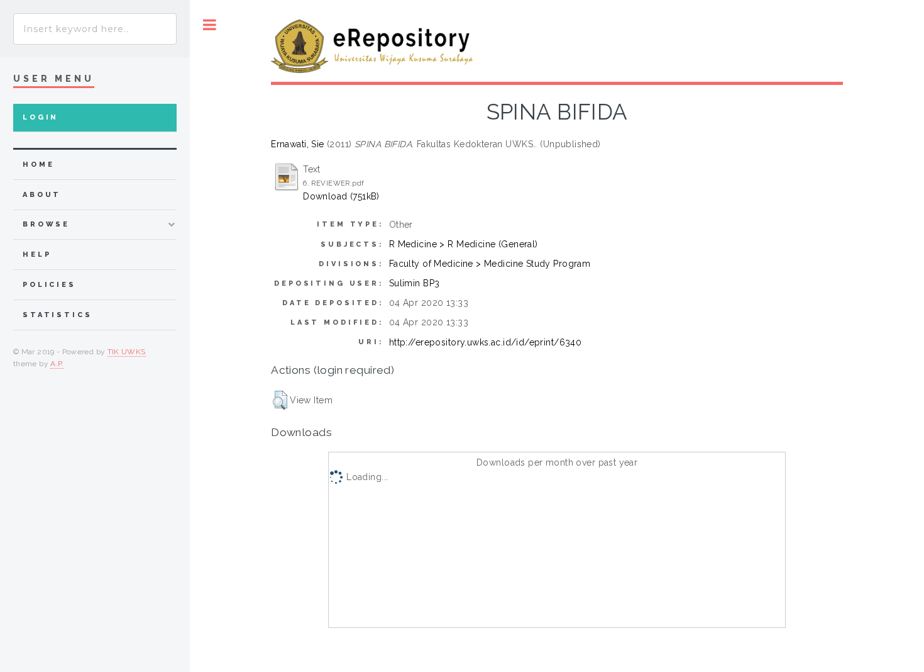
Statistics (57, 315)
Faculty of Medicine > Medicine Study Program (489, 264)
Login (40, 117)
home (38, 164)
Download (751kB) (341, 196)
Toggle (209, 25)
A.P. (56, 363)
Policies (49, 285)
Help (37, 254)
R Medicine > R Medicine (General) (463, 244)
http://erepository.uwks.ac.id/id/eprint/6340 (485, 342)
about (42, 195)
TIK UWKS (126, 351)
